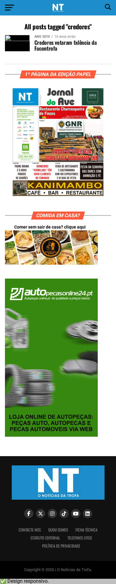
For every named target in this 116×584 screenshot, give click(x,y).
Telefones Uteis (79, 538)
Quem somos (58, 530)
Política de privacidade (61, 546)
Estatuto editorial (45, 538)
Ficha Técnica (86, 530)
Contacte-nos (30, 530)
